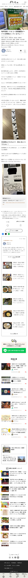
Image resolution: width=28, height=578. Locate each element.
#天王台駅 (22, 39)
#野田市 (20, 37)
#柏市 (2, 37)
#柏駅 (14, 39)
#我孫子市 (11, 37)
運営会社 (20, 562)
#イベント (22, 45)
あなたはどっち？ (18, 6)
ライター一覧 (21, 238)
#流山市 (15, 37)
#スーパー (16, 45)
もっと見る (13, 333)
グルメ (6, 6)
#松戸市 (6, 37)
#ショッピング (4, 46)
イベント (11, 6)
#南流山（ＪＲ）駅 (14, 43)
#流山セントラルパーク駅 (21, 41)
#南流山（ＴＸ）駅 (5, 43)
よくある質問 (8, 565)
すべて (2, 6)
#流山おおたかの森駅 (10, 41)
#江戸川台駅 (9, 39)
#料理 (9, 46)
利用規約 (14, 562)
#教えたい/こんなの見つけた (7, 45)
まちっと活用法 (16, 565)
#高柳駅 (17, 39)
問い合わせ (7, 562)
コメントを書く (15, 230)
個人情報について (9, 568)
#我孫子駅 (3, 39)
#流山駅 (3, 41)
